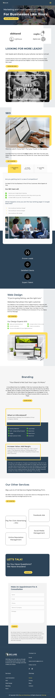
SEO (7, 680)
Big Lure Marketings (24, 695)
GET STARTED (11, 161)
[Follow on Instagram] (32, 669)
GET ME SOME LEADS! (11, 18)
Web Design (9, 683)
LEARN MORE (27, 400)
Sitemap (44, 695)
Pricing (30, 680)
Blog (30, 683)
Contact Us (28, 572)
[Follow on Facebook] (29, 669)
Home (30, 678)
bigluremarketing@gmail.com (36, 661)
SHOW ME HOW (12, 66)
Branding (8, 686)
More (7, 688)
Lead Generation (10, 678)
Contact (31, 686)
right (26, 153)
